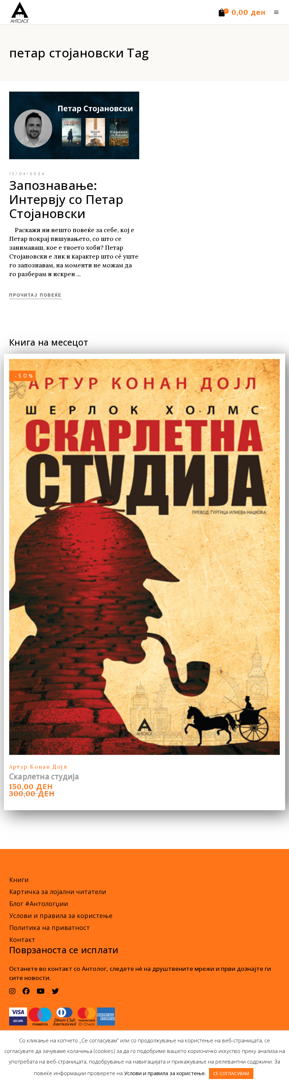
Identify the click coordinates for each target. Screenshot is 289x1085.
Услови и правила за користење (60, 915)
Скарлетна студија (44, 776)
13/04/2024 (27, 174)
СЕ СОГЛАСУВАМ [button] (231, 1073)
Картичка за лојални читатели (57, 891)
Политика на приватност (49, 927)
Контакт (22, 939)
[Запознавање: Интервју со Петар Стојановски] (74, 125)
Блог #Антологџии (38, 903)
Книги (19, 879)
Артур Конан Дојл (38, 766)
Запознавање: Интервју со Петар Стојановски (66, 199)
